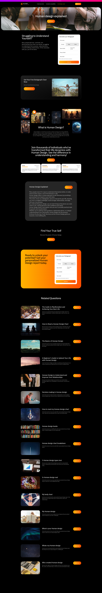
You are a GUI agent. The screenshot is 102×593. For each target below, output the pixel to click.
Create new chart (40, 4)
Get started (51, 160)
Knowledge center (61, 4)
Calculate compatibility (50, 4)
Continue (69, 62)
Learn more (77, 307)
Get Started (51, 21)
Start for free (78, 3)
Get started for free (29, 88)
